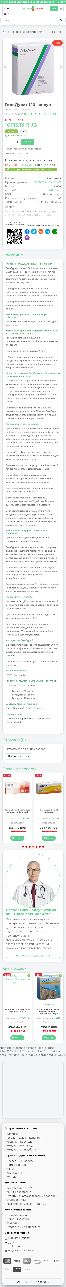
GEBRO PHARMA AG (47, 182)
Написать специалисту (32, 955)
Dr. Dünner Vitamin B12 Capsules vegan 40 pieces (49, 1010)
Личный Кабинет (18, 1215)
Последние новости (20, 1161)
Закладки (13, 1223)
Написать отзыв (47, 113)
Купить (27, 141)
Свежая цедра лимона (36, 214)
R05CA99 (55, 190)
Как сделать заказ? (19, 1188)
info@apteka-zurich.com (21, 1250)
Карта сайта (14, 1172)
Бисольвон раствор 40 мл (49, 810)
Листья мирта (14, 211)
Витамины (18, 1005)
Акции (11, 1168)
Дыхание (55, 31)
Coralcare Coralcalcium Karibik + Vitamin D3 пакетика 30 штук (17, 1011)
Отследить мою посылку (23, 1226)
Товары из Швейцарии (26, 31)
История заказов (17, 1219)
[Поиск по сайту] (61, 20)
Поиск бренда (16, 1164)
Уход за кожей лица (19, 1145)
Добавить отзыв (18, 756)
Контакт (11, 1176)
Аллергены (14, 1133)
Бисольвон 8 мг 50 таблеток (17, 811)
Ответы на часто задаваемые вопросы (32, 1195)
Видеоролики (16, 1199)
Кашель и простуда (19, 1141)
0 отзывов (27, 113)
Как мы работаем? (18, 1191)
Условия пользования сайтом (26, 1203)
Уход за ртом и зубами (21, 1149)
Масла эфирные (35, 211)
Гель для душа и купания (23, 1137)
